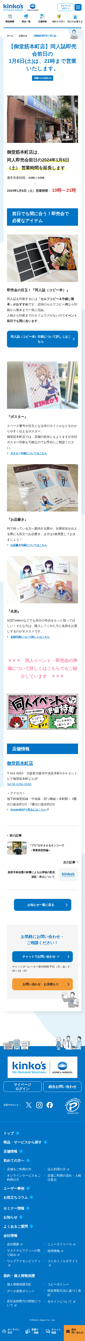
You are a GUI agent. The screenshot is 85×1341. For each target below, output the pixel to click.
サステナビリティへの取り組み (24, 1253)
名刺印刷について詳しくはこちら (30, 636)
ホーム (10, 35)
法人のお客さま (75, 21)
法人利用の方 (57, 1169)
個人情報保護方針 (19, 1284)
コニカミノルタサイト (63, 1261)
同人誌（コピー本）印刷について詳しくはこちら (41, 339)
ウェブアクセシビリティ (24, 1261)
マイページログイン (65, 7)
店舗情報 (42, 21)
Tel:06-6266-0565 (19, 784)
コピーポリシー (58, 1284)
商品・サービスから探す (22, 1142)
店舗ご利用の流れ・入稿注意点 (64, 1178)
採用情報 (54, 1251)
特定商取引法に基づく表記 (64, 1293)
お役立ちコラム (15, 1197)
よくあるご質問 (15, 1226)
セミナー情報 (13, 1208)
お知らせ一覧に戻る (40, 905)
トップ (8, 1133)
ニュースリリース (60, 1244)
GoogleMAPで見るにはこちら (28, 809)
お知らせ (23, 35)
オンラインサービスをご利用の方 (24, 1178)
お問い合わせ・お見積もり (41, 984)
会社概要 (13, 1244)
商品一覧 (26, 21)
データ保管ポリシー (20, 1291)
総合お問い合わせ (62, 1086)
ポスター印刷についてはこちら (28, 453)
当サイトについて (60, 1301)
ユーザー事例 (13, 1188)
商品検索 (9, 21)
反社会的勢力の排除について (24, 1303)
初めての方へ (58, 21)
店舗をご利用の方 (19, 1169)
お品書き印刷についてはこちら (28, 545)
